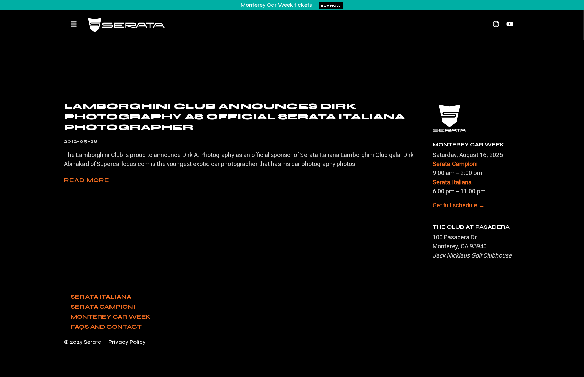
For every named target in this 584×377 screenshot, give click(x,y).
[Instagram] (496, 24)
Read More (87, 180)
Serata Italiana (101, 296)
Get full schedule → (459, 205)
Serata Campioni (103, 307)
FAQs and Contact (106, 326)
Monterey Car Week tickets (276, 5)
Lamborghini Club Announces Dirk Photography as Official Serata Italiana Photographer (234, 116)
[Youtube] (509, 24)
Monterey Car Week (110, 316)
